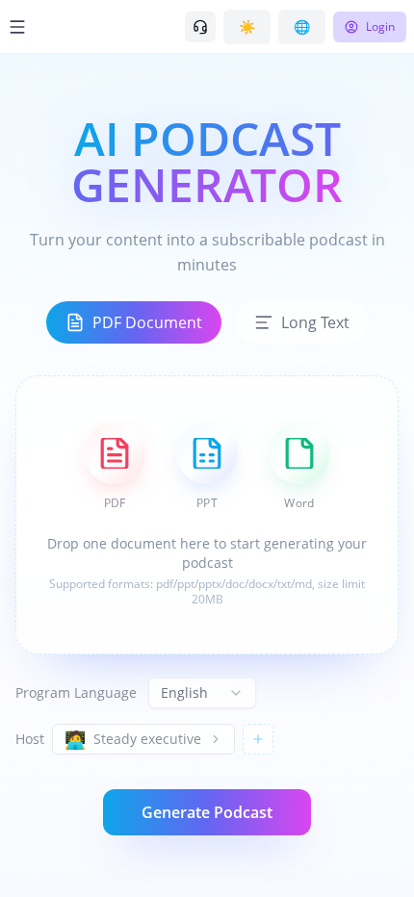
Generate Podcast (207, 812)
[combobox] (202, 693)
